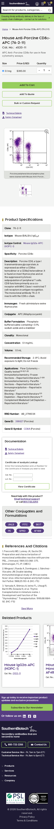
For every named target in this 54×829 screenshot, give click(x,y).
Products (9, 766)
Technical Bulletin (14, 113)
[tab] (27, 766)
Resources (10, 776)
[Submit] (49, 10)
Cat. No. (8, 475)
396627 (19, 421)
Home (5, 29)
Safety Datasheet (13, 117)
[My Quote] (43, 4)
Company (10, 781)
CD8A (27, 428)
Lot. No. (8, 479)
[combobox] (27, 10)
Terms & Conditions (27, 820)
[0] (48, 4)
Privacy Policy (27, 816)
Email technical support (27, 498)
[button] (13, 745)
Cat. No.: (8, 673)
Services (9, 771)
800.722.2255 (30, 501)
